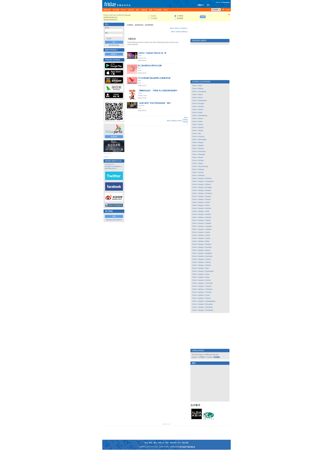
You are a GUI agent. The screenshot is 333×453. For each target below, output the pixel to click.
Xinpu (207, 277)
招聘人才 (161, 443)
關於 (150, 443)
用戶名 (107, 28)
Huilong (208, 217)
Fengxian (208, 193)
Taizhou (208, 265)
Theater (140, 93)
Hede (207, 211)
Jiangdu (208, 223)
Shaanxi (201, 148)
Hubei (200, 121)
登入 (208, 5)
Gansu (200, 97)
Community (141, 105)
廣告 (155, 443)
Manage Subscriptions (114, 220)
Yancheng (209, 283)
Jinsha (207, 235)
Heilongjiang (202, 115)
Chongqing (202, 91)
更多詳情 (114, 137)
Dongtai (208, 190)
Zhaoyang (209, 304)
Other (139, 68)
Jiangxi (200, 130)
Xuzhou (208, 280)
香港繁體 (216, 357)
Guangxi (201, 103)
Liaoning (201, 136)
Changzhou (209, 181)
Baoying (208, 178)
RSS (179, 443)
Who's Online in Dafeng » (179, 28)
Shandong (202, 151)
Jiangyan (208, 226)
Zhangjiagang (210, 301)
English (194, 357)
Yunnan (201, 172)
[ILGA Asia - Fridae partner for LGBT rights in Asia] (196, 419)
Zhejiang (201, 175)
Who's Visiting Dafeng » (179, 32)
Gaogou (208, 196)
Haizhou (208, 208)
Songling (208, 253)
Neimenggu (202, 139)
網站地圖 (185, 443)
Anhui (200, 85)
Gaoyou (208, 199)
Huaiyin (208, 214)
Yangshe (208, 286)
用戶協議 (183, 447)
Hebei (200, 112)
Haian (207, 205)
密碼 (106, 33)
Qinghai (201, 145)
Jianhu (207, 232)
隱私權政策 (191, 447)
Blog (146, 443)
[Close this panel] (229, 15)
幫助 (167, 443)
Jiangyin (208, 229)
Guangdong (202, 100)
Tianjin (200, 163)
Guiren (207, 202)
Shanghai (140, 95)
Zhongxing (209, 310)
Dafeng (149, 25)
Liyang (207, 238)
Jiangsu (139, 25)
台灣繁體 (201, 357)
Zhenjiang (209, 307)
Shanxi (200, 157)
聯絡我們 (173, 443)
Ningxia (201, 142)
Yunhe (207, 295)
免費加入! (201, 5)
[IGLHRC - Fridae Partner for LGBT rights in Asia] (208, 419)
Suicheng (208, 256)
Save (203, 17)
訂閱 (114, 216)
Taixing (207, 262)
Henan (200, 118)
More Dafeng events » (175, 121)
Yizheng (208, 292)
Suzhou (208, 259)
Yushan (208, 298)
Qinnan (208, 250)
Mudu (207, 241)
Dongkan (208, 187)
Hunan (200, 124)
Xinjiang (201, 169)
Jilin (199, 133)
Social (139, 55)
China (130, 25)
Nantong (208, 247)
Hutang (208, 220)
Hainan (200, 109)
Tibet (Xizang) (203, 166)
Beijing (200, 88)
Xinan (207, 274)
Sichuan (201, 160)
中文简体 (209, 357)
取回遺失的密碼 (114, 45)
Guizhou (201, 106)
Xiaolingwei (209, 271)
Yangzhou (209, 289)
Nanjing (140, 58)
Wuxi (207, 268)
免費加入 (114, 54)
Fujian (200, 94)
